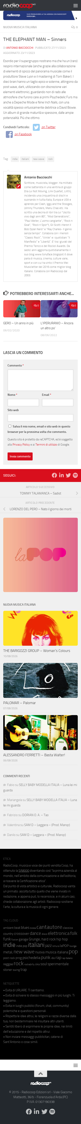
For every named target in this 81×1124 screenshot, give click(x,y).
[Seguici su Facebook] (54, 475)
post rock (9, 958)
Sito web (13, 410)
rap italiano (67, 958)
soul (43, 964)
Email (46, 395)
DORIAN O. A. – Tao (35, 815)
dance (35, 933)
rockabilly (29, 964)
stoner (7, 970)
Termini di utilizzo (46, 444)
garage (23, 939)
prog (19, 958)
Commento (16, 365)
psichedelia (31, 957)
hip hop (62, 939)
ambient (8, 928)
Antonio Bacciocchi (19, 47)
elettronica (59, 933)
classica (68, 928)
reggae (8, 964)
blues (25, 927)
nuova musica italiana (51, 952)
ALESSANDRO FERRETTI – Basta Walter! (34, 755)
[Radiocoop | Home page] (25, 5)
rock (50, 159)
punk (45, 957)
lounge (72, 946)
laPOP (64, 946)
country (8, 934)
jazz (48, 945)
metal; (8, 952)
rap (58, 957)
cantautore (49, 927)
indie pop (21, 946)
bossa (33, 928)
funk (7, 939)
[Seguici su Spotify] (75, 475)
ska (37, 964)
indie (14, 159)
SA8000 (24, 871)
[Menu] (75, 5)
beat (17, 928)
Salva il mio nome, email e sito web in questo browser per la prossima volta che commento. (39, 429)
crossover (21, 933)
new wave (38, 159)
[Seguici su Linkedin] (61, 475)
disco (44, 933)
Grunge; (35, 939)
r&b (53, 958)
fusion (14, 939)
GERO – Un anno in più (18, 323)
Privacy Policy (21, 444)
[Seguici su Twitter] (68, 475)
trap (24, 969)
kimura (55, 946)
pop (73, 951)
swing (16, 969)
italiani (25, 159)
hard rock (48, 939)
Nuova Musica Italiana (20, 27)
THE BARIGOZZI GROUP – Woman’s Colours (36, 651)
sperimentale (58, 964)
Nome (12, 395)
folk (73, 933)
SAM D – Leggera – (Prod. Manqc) (47, 825)
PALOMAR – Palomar (19, 703)
